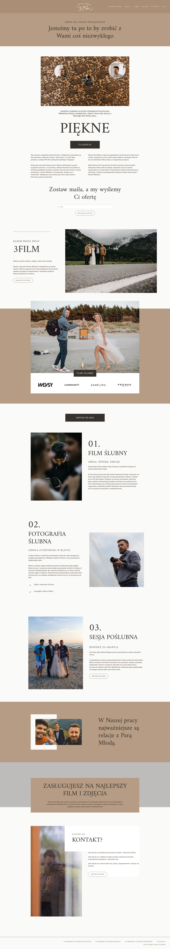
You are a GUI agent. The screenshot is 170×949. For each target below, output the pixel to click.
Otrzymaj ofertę (85, 213)
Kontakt (145, 6)
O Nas (136, 6)
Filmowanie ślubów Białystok (77, 941)
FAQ (163, 6)
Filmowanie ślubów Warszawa (139, 941)
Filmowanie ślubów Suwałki (108, 941)
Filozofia (155, 6)
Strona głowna (115, 6)
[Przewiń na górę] (168, 809)
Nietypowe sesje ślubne (155, 944)
